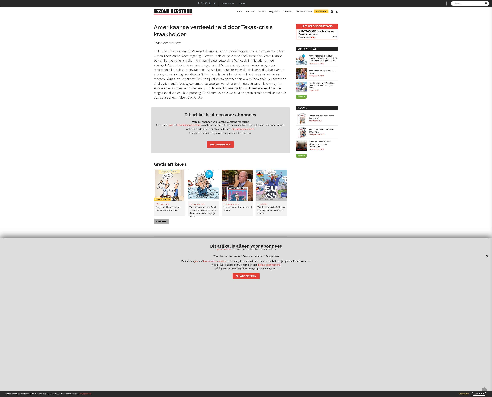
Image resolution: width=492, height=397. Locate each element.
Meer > (301, 96)
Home (239, 11)
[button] (486, 3)
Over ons (242, 3)
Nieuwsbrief (228, 3)
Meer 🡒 (161, 221)
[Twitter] (202, 3)
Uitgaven (273, 11)
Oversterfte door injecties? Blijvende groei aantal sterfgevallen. (320, 144)
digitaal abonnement (243, 128)
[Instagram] (206, 3)
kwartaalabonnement (188, 124)
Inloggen (330, 12)
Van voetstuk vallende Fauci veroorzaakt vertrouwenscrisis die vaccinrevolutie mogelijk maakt (323, 58)
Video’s (262, 11)
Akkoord (479, 394)
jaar (171, 124)
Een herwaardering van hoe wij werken (322, 71)
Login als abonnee (223, 249)
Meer (334, 36)
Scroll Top (484, 390)
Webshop (288, 11)
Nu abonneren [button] (220, 144)
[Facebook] (198, 3)
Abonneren (321, 11)
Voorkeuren (464, 394)
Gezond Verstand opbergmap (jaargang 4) (321, 117)
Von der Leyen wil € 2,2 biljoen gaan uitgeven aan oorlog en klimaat (271, 210)
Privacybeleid (85, 394)
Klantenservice (304, 11)
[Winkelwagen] (337, 11)
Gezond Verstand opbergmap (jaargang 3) (321, 130)
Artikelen (250, 11)
